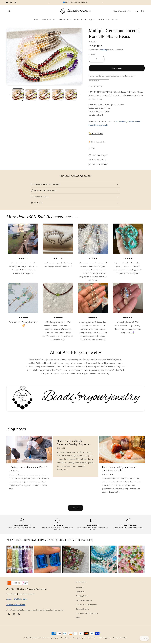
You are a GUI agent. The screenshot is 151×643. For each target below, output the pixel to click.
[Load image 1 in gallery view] (18, 95)
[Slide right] (80, 94)
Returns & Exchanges (84, 600)
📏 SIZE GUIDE (96, 133)
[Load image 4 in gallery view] (58, 95)
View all (75, 508)
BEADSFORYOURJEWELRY (75, 540)
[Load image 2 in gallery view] (31, 95)
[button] (9, 11)
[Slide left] (8, 94)
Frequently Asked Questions (87, 613)
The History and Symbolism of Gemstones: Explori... (119, 469)
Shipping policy (105, 638)
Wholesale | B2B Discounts (86, 605)
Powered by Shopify (51, 638)
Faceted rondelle (135, 121)
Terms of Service (82, 609)
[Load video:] (76, 398)
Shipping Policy (82, 596)
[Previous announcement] (48, 2)
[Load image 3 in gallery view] (44, 95)
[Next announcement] (102, 2)
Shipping (103, 50)
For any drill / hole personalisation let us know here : (112, 76)
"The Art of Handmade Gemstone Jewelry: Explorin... (74, 442)
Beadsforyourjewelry (37, 638)
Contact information (120, 638)
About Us (79, 587)
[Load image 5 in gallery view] (71, 95)
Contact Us (80, 592)
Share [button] (93, 148)
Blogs (78, 617)
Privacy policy (78, 638)
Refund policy (66, 638)
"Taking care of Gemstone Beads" (28, 467)
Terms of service (91, 638)
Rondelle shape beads (98, 125)
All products (120, 121)
